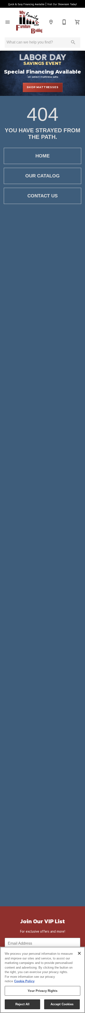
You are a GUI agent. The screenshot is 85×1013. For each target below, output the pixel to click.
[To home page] (29, 22)
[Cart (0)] (77, 22)
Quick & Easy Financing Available (26, 4)
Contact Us (42, 195)
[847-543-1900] (64, 22)
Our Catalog (42, 175)
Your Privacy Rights (42, 991)
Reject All (22, 1004)
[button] (7, 22)
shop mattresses (43, 87)
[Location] (51, 22)
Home (42, 155)
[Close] (79, 953)
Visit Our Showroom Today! (62, 4)
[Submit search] (73, 42)
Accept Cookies (62, 1004)
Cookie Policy (24, 981)
